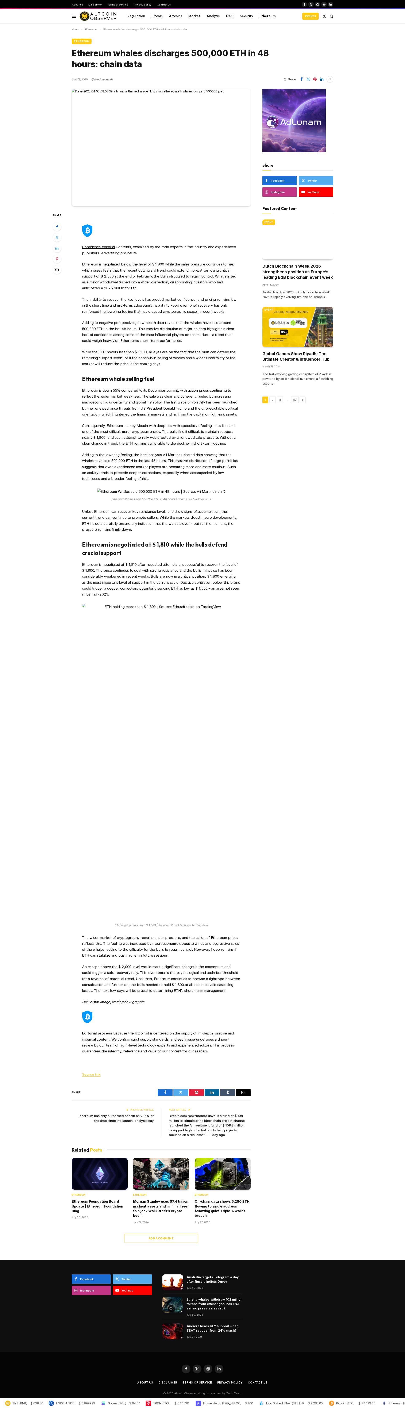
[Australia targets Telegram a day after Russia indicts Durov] (172, 1282)
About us (77, 4)
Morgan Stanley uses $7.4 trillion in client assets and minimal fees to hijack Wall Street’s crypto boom (160, 1208)
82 (294, 400)
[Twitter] (57, 237)
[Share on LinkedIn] (322, 79)
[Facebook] (57, 226)
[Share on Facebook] (301, 79)
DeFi (230, 16)
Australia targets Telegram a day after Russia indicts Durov (213, 1279)
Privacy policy (142, 4)
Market (194, 16)
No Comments (104, 79)
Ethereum (267, 16)
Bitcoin (157, 16)
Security (246, 16)
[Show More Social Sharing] (330, 79)
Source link (91, 1074)
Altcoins (175, 16)
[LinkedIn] (57, 248)
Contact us (164, 4)
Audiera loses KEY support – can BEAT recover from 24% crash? (212, 1328)
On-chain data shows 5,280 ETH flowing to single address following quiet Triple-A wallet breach (222, 1208)
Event (269, 222)
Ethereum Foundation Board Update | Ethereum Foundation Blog (97, 1206)
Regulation (136, 16)
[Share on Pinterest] (315, 79)
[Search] (331, 16)
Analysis (213, 16)
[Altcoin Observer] (98, 16)
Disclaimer (95, 4)
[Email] (57, 269)
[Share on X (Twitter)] (308, 79)
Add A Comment (161, 1238)
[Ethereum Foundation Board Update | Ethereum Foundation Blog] (100, 1174)
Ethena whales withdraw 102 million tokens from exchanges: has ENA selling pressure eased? (214, 1303)
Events (310, 16)
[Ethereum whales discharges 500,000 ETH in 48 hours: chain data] (161, 147)
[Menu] (74, 16)
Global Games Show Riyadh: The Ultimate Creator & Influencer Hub (295, 356)
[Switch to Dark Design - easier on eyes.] (324, 16)
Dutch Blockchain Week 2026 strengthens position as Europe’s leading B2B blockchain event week (297, 272)
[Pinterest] (57, 259)
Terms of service (117, 4)
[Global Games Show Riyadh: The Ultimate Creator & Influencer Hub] (297, 327)
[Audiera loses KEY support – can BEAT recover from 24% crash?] (172, 1331)
